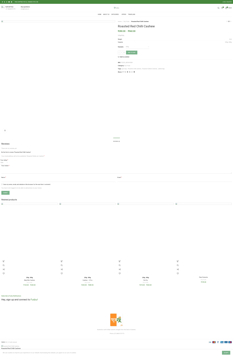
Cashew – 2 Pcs (87, 280)
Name (3, 177)
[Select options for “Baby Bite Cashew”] (3, 261)
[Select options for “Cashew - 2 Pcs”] (61, 261)
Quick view (3, 265)
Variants (120, 47)
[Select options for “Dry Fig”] (119, 261)
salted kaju (161, 69)
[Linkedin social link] (130, 72)
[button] (177, 261)
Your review (5, 165)
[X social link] (4, 2)
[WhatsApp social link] (132, 72)
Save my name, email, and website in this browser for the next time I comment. (27, 184)
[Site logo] (116, 8)
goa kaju (124, 69)
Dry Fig (146, 280)
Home (120, 21)
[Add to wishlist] (3, 273)
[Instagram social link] (7, 2)
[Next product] (231, 21)
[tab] (116, 140)
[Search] (218, 8)
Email (119, 177)
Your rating (4, 160)
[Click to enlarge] (5, 130)
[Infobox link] (8, 8)
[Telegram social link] (134, 72)
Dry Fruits (126, 21)
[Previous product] (227, 21)
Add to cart (132, 52)
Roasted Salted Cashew (149, 69)
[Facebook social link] (2, 2)
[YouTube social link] (9, 2)
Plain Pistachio (203, 277)
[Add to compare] (3, 269)
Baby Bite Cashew (29, 280)
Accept (226, 352)
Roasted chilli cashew (134, 69)
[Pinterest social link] (11, 2)
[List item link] (116, 334)
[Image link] (116, 320)
